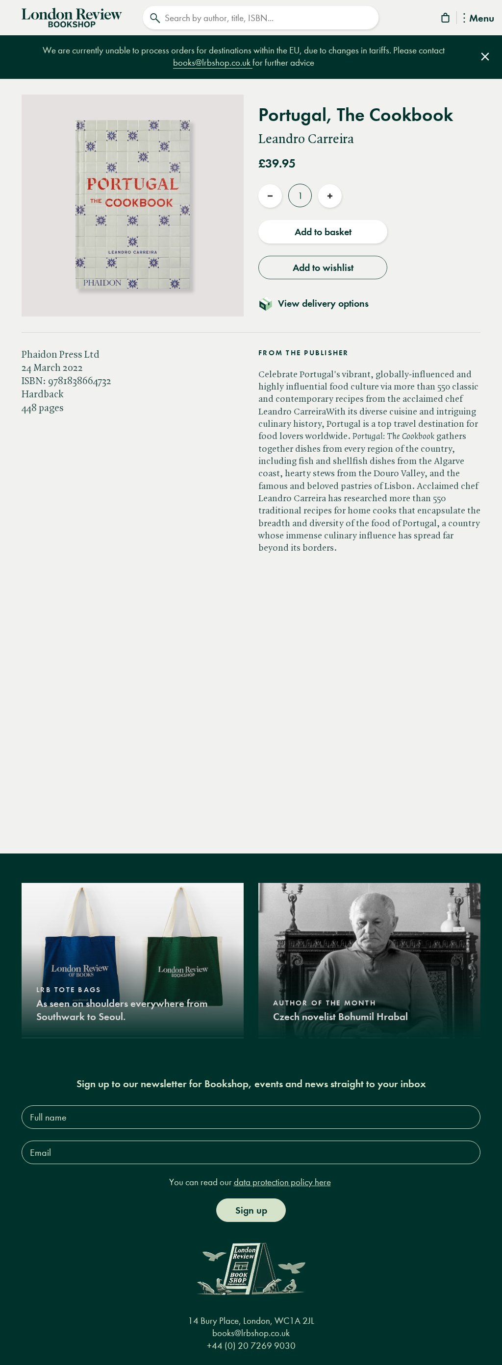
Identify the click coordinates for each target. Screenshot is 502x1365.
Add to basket (323, 232)
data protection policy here (282, 1182)
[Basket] (446, 19)
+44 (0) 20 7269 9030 (251, 1345)
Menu (481, 19)
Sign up (251, 1210)
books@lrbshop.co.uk (212, 62)
